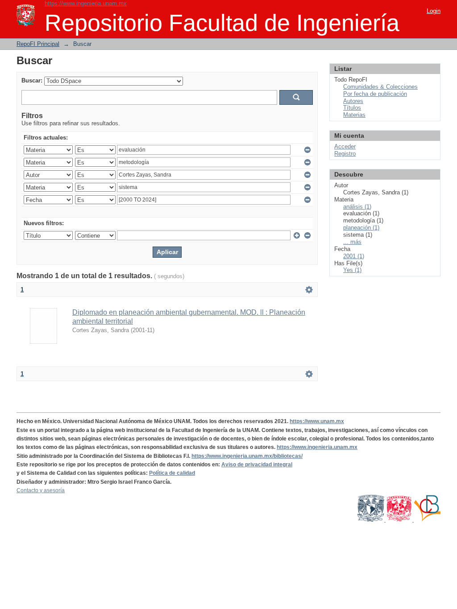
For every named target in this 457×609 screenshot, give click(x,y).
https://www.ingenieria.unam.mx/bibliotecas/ (247, 456)
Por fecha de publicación (375, 94)
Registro (345, 153)
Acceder (345, 146)
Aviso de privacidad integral (256, 464)
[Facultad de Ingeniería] (400, 520)
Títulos (352, 107)
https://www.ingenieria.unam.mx (86, 3)
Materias (354, 114)
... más (352, 242)
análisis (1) (357, 206)
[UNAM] (371, 520)
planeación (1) (361, 227)
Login (433, 11)
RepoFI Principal (38, 44)
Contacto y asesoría (41, 490)
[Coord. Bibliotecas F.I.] (427, 520)
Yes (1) (352, 270)
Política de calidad (172, 473)
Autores (353, 101)
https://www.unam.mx (317, 421)
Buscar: (31, 80)
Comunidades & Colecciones (380, 86)
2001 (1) (353, 256)
